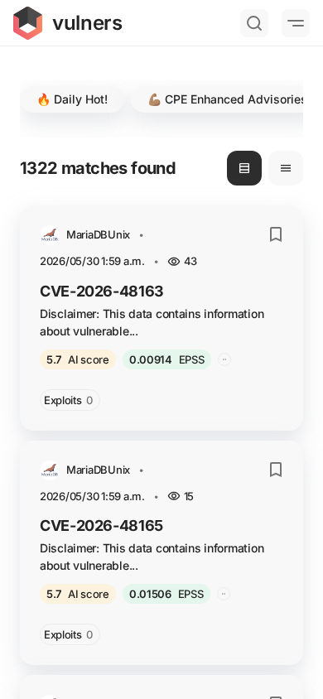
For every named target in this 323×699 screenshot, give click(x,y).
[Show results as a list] (244, 168)
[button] (72, 99)
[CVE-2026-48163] (161, 318)
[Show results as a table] (285, 168)
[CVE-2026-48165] (161, 553)
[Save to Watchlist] (276, 234)
